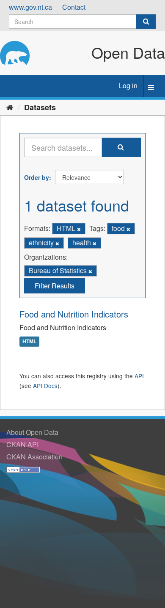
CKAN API (22, 444)
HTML (29, 341)
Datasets (40, 107)
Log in (128, 85)
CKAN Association (34, 456)
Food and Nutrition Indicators (73, 314)
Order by (36, 177)
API (139, 376)
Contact (73, 7)
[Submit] (146, 21)
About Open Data (32, 432)
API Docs (45, 385)
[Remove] (79, 228)
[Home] (10, 106)
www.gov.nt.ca (30, 7)
